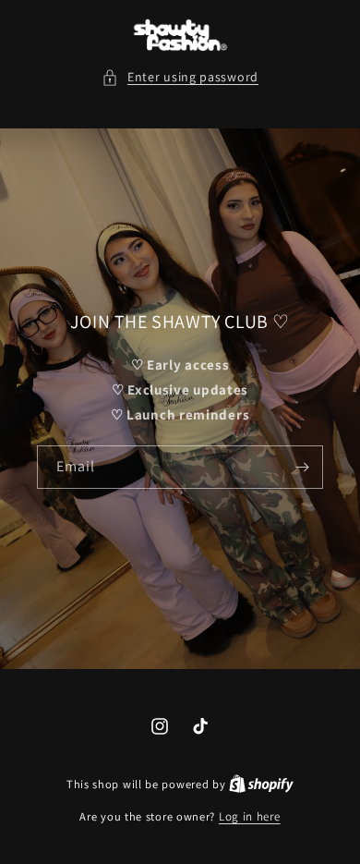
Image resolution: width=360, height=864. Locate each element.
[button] (180, 77)
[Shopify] (261, 784)
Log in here (250, 816)
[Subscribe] (302, 467)
